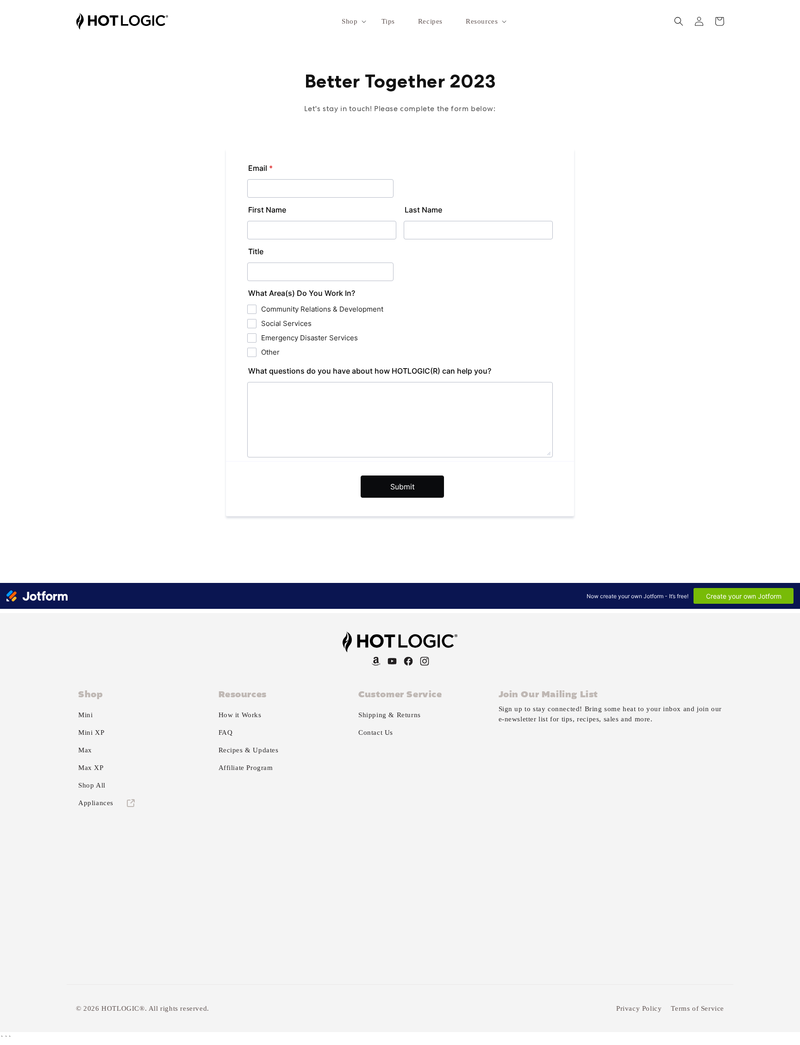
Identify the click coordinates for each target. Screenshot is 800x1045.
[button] (350, 21)
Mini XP (91, 732)
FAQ (226, 732)
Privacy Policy (639, 1008)
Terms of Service (697, 1008)
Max (85, 750)
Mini (85, 715)
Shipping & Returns (389, 715)
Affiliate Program (246, 767)
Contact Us (375, 732)
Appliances (97, 803)
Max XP (91, 767)
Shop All (92, 785)
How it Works (240, 715)
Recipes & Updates (249, 750)
